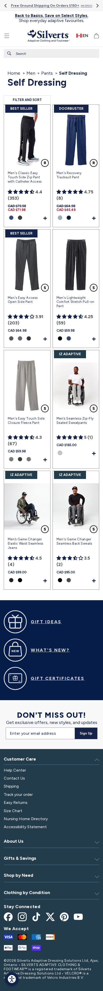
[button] (7, 36)
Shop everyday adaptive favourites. (51, 18)
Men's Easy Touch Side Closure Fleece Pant (26, 421)
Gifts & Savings (20, 858)
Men (30, 73)
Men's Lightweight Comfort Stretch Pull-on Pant (75, 302)
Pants (47, 73)
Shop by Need (18, 875)
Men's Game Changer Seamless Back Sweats (74, 541)
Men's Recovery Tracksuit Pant (69, 175)
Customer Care (20, 759)
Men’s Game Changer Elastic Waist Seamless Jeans (25, 543)
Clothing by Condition (27, 892)
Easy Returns (16, 802)
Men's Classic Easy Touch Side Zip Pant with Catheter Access (25, 177)
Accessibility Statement (25, 826)
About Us (14, 841)
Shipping (11, 786)
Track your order (18, 794)
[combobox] (51, 53)
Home (14, 73)
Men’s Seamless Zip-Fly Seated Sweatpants (75, 421)
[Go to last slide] (5, 5)
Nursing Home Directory (26, 818)
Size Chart (13, 810)
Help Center (15, 770)
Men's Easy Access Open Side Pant (23, 300)
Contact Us (14, 778)
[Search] (9, 53)
